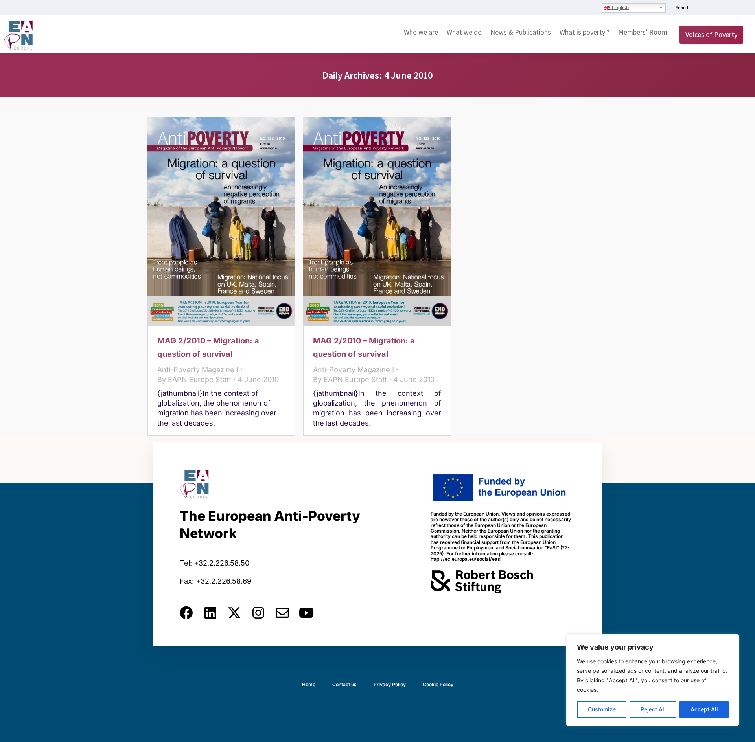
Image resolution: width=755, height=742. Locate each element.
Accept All (704, 709)
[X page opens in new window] (726, 8)
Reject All (653, 709)
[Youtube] (306, 612)
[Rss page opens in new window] (738, 8)
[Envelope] (282, 612)
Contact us (344, 684)
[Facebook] (186, 612)
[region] (652, 680)
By (194, 379)
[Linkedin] (210, 612)
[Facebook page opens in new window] (714, 8)
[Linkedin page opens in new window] (703, 8)
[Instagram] (258, 612)
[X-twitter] (234, 612)
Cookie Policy (438, 684)
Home (308, 684)
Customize (602, 709)
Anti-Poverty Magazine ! (197, 369)
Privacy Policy (390, 684)
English (619, 7)
